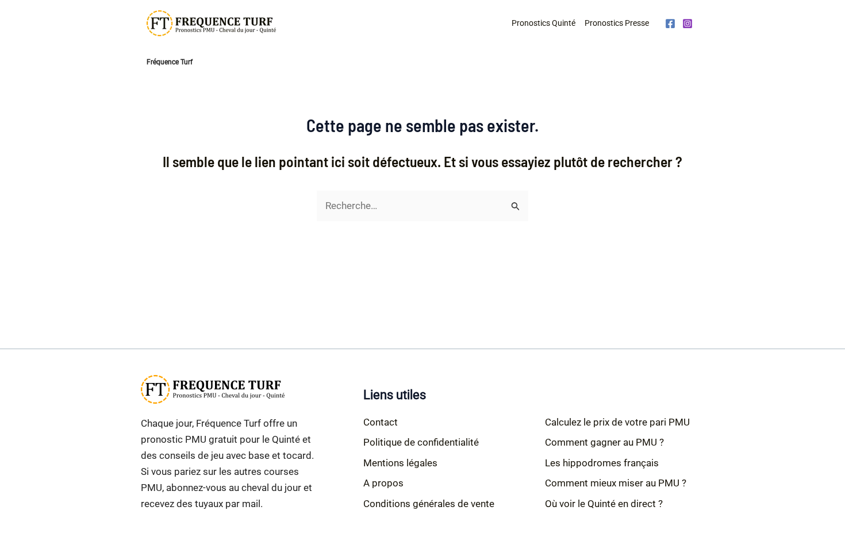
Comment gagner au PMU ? (604, 442)
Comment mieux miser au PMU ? (615, 483)
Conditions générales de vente (428, 503)
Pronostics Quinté (543, 23)
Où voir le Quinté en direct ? (604, 503)
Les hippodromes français (602, 463)
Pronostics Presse (617, 23)
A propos (383, 483)
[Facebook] (670, 23)
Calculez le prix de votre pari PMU (617, 422)
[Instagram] (687, 23)
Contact (380, 422)
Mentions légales (400, 463)
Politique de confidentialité (421, 442)
